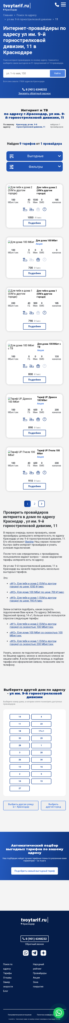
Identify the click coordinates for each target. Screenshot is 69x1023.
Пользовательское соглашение (19, 1015)
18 (20, 731)
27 (20, 788)
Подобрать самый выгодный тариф (34, 871)
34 (41, 760)
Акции (36, 977)
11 (20, 724)
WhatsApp (26, 953)
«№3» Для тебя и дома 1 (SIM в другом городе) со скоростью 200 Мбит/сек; (33, 643)
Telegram (34, 953)
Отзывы (7, 977)
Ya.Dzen (43, 953)
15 (41, 781)
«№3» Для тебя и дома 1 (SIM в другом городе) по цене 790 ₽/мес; (33, 599)
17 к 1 (41, 731)
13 (20, 767)
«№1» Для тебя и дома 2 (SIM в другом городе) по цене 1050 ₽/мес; (33, 585)
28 (20, 745)
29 (41, 738)
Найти (57, 73)
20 (41, 752)
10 (20, 781)
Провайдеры (40, 973)
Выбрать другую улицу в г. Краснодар (21, 805)
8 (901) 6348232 (36, 89)
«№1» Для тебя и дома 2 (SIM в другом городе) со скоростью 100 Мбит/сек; (33, 625)
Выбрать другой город (53, 805)
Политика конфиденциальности (49, 1015)
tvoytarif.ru (16, 5)
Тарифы (7, 973)
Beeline (29, 541)
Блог (5, 991)
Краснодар (11, 9)
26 (20, 760)
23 (41, 724)
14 (20, 717)
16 (41, 767)
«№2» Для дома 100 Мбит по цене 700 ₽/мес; (37, 592)
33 (20, 738)
